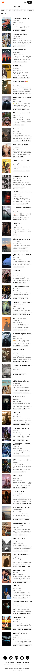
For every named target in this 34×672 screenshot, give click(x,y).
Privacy (11, 668)
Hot (2, 13)
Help (13, 670)
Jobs (29, 664)
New (6, 13)
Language (6, 664)
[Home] (12, 2)
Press (17, 666)
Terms (6, 668)
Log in (29, 2)
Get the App (26, 662)
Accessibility (26, 668)
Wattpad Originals (9, 662)
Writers (12, 664)
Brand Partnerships (21, 664)
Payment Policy (18, 668)
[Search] (25, 2)
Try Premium (18, 662)
